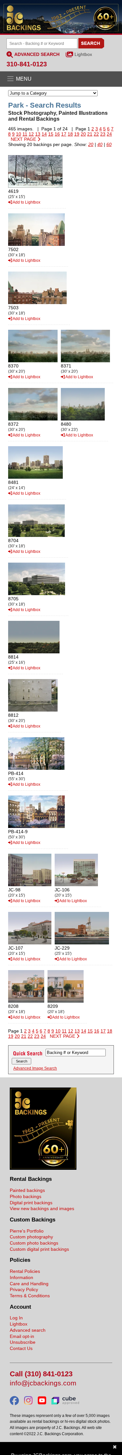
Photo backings (25, 1196)
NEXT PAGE (24, 139)
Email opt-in (22, 1336)
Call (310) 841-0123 (41, 1374)
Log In (16, 1317)
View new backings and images (42, 1208)
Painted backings (27, 1190)
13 (37, 134)
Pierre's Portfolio (27, 1231)
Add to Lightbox (26, 202)
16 (57, 134)
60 (109, 144)
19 (76, 134)
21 (89, 134)
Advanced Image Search (35, 1068)
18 (70, 134)
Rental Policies (25, 1271)
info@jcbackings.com (43, 1383)
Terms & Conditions (30, 1295)
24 (109, 134)
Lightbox (83, 54)
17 (63, 134)
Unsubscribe (22, 1342)
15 (50, 134)
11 (24, 134)
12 (31, 134)
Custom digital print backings (39, 1249)
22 (96, 134)
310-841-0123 (27, 64)
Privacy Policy (24, 1289)
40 (99, 144)
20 (83, 134)
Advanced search (28, 1330)
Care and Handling (29, 1283)
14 (44, 134)
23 (102, 134)
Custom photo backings (34, 1243)
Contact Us (21, 1348)
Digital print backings (31, 1202)
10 (18, 134)
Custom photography (31, 1236)
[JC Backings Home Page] (43, 1168)
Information (21, 1277)
